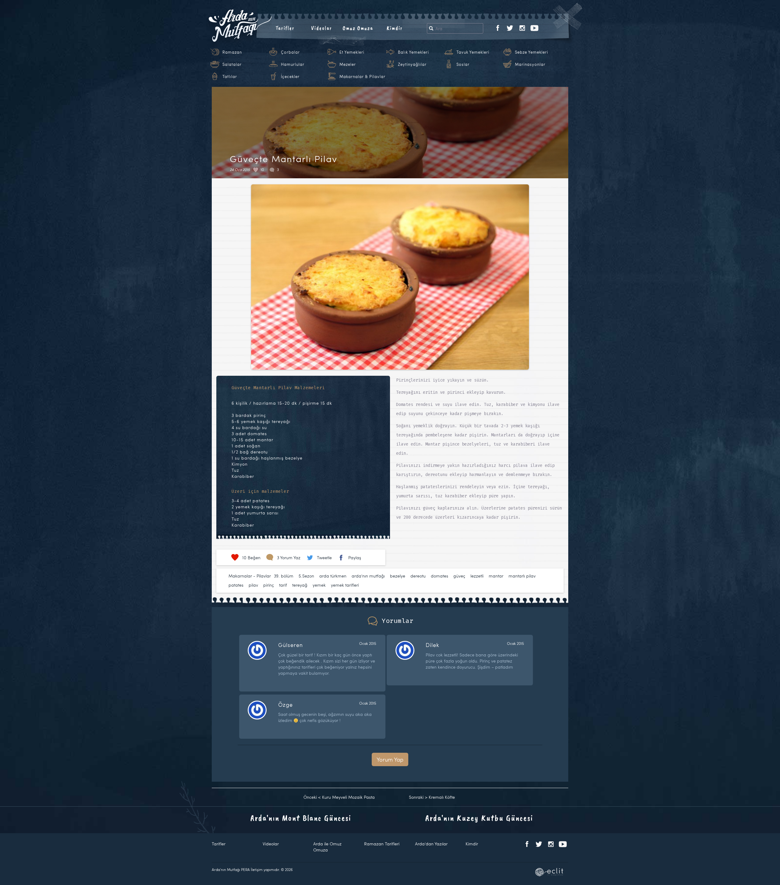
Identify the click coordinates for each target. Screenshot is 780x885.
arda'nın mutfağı (368, 576)
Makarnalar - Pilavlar (250, 576)
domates (439, 576)
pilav (253, 585)
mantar (496, 576)
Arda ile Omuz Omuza (327, 847)
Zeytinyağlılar (412, 64)
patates (236, 585)
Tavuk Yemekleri (472, 52)
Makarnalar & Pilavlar (362, 76)
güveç (459, 576)
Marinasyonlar (530, 64)
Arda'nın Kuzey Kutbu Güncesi (479, 817)
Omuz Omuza (358, 28)
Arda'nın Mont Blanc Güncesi (300, 817)
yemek (319, 585)
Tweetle (324, 557)
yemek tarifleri (345, 585)
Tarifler (285, 28)
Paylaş (354, 557)
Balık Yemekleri (413, 52)
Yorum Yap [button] (390, 759)
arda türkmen (332, 576)
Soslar (463, 64)
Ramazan (232, 52)
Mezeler (347, 64)
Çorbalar (290, 52)
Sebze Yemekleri (531, 52)
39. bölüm (283, 576)
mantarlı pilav (522, 576)
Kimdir (395, 28)
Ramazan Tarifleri (381, 844)
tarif (283, 585)
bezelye (397, 576)
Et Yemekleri (351, 52)
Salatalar (232, 64)
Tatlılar (229, 76)
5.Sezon (306, 576)
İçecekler (290, 76)
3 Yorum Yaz (288, 557)
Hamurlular (292, 64)
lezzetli (477, 576)
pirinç (268, 585)
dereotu (418, 576)
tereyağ (299, 585)
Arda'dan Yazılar (431, 844)
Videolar (321, 28)
